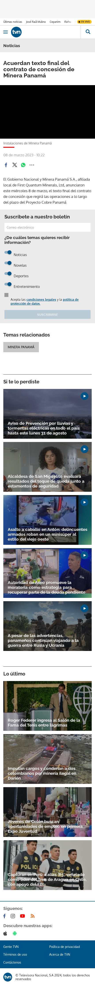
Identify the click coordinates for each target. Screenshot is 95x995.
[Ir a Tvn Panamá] (46, 32)
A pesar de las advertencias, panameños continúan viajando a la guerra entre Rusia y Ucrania (43, 640)
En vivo (85, 21)
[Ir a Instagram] (14, 916)
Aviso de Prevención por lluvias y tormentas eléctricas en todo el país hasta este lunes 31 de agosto (44, 428)
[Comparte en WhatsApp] (23, 165)
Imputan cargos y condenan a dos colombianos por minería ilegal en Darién (42, 773)
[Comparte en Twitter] (14, 165)
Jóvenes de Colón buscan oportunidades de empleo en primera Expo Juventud (45, 826)
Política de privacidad (64, 947)
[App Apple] (6, 933)
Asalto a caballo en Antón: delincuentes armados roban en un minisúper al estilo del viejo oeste (47, 534)
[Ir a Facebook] (5, 916)
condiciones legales (41, 299)
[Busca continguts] (88, 32)
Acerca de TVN (59, 954)
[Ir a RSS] (33, 916)
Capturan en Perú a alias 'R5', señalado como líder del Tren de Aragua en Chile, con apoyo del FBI (47, 879)
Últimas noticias (12, 21)
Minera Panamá (21, 347)
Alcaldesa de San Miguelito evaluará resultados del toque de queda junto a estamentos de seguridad (46, 481)
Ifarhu (67, 21)
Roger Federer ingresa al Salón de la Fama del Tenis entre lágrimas (44, 722)
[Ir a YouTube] (23, 916)
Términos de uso (15, 954)
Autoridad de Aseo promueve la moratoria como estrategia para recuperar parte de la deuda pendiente (46, 587)
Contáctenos (12, 962)
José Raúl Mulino (36, 21)
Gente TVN (11, 947)
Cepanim (55, 21)
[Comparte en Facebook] (6, 165)
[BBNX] (7, 977)
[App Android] (15, 933)
